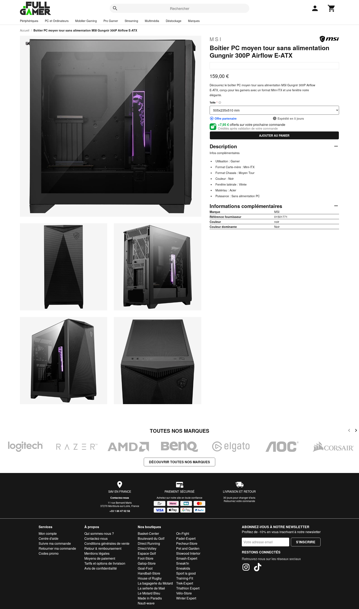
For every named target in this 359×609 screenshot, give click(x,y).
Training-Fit (184, 578)
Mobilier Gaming (86, 21)
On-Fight (182, 533)
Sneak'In (182, 563)
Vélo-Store (184, 593)
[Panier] (331, 8)
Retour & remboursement (102, 548)
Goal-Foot (145, 568)
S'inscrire (305, 542)
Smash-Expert (186, 558)
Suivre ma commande (55, 543)
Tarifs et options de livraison (104, 563)
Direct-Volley (147, 548)
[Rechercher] (115, 8)
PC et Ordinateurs (57, 21)
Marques (194, 21)
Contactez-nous (119, 497)
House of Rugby (150, 578)
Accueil (24, 30)
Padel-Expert (185, 538)
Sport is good (186, 573)
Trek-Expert (184, 583)
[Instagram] (246, 568)
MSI (216, 39)
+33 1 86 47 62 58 (119, 511)
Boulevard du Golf (151, 538)
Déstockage (173, 21)
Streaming (131, 21)
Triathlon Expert (187, 588)
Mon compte (48, 533)
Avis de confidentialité (100, 568)
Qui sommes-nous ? (99, 533)
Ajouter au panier (274, 135)
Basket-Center (148, 533)
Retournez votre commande (239, 501)
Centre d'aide (48, 538)
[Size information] (219, 102)
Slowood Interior (188, 553)
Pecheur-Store (186, 543)
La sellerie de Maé (151, 588)
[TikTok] (257, 568)
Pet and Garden (187, 548)
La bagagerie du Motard (155, 583)
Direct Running (149, 543)
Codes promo (49, 553)
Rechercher (179, 8)
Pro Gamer (110, 21)
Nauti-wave (146, 603)
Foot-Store (145, 558)
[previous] (349, 431)
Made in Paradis (150, 598)
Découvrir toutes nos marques (179, 461)
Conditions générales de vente (106, 543)
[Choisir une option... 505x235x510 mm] (274, 110)
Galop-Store (147, 563)
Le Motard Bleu (149, 593)
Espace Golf (147, 553)
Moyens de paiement (99, 558)
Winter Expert (186, 598)
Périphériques (29, 21)
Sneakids (183, 568)
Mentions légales (96, 553)
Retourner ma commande (57, 548)
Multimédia (152, 21)
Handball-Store (149, 573)
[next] (356, 431)
